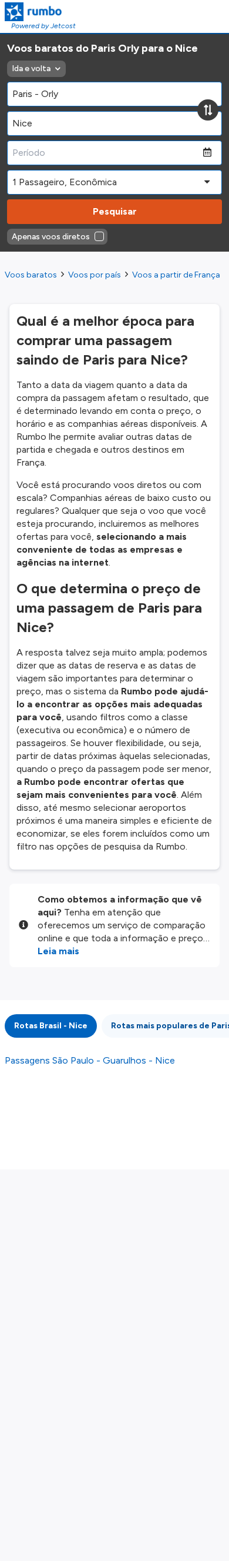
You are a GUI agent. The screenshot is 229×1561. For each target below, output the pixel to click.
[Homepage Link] (40, 11)
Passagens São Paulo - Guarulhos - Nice (90, 1060)
